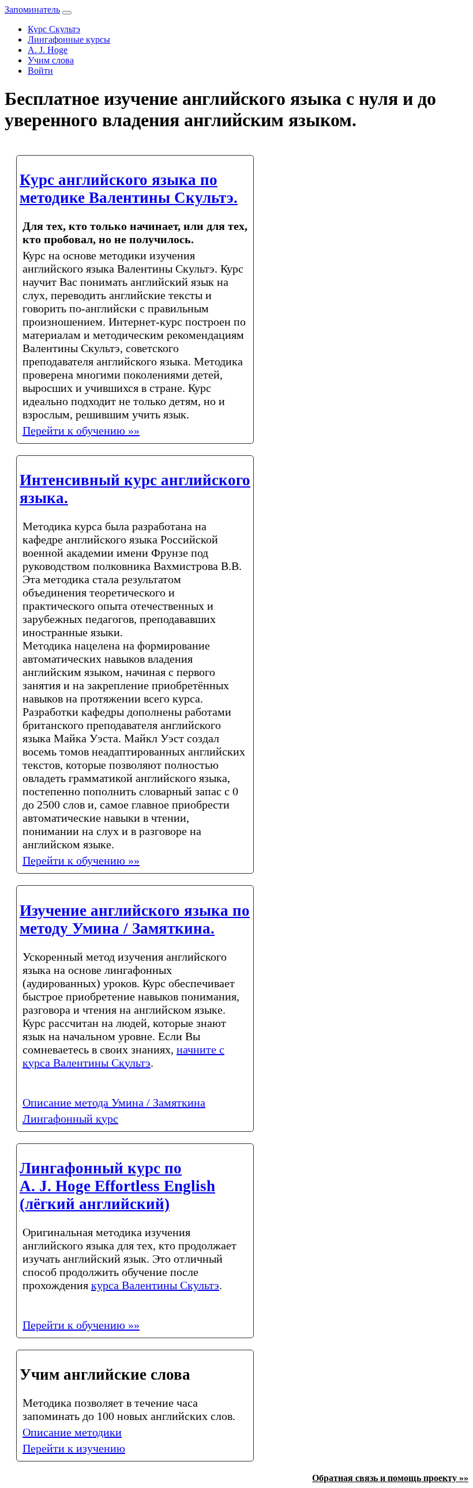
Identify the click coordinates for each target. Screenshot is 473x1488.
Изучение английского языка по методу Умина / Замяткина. (135, 919)
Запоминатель (32, 9)
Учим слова (51, 60)
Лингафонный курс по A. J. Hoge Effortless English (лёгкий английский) (117, 1186)
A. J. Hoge (47, 50)
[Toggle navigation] (67, 12)
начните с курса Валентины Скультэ (123, 1056)
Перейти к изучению (73, 1448)
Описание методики (72, 1432)
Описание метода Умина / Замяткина (113, 1102)
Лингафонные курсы (69, 39)
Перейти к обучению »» (81, 430)
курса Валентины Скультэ (155, 1285)
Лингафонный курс (70, 1118)
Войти (40, 70)
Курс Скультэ (54, 29)
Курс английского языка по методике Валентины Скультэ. (129, 188)
